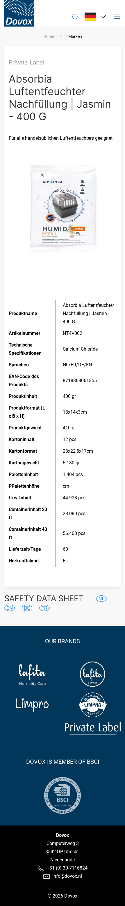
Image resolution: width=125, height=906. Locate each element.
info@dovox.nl (67, 876)
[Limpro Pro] (93, 705)
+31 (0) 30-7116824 (67, 868)
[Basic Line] (32, 728)
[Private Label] (93, 728)
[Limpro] (32, 705)
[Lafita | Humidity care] (32, 674)
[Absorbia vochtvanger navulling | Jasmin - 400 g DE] (27, 608)
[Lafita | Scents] (93, 674)
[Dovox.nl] (19, 13)
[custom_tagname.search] (75, 17)
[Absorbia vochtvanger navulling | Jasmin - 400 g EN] (9, 608)
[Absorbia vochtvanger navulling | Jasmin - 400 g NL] (101, 598)
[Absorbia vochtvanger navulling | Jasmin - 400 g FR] (44, 608)
